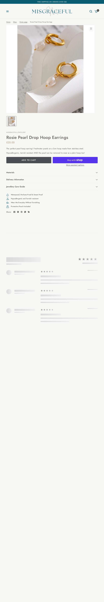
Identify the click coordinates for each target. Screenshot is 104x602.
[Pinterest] (21, 211)
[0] (95, 11)
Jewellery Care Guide (15, 186)
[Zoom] (91, 28)
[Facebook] (14, 211)
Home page (24, 22)
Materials (10, 172)
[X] (18, 211)
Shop (15, 22)
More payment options (75, 165)
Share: (8, 212)
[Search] (90, 11)
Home (8, 22)
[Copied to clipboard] (28, 211)
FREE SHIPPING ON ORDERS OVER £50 (52, 2)
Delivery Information (15, 179)
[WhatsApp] (25, 211)
